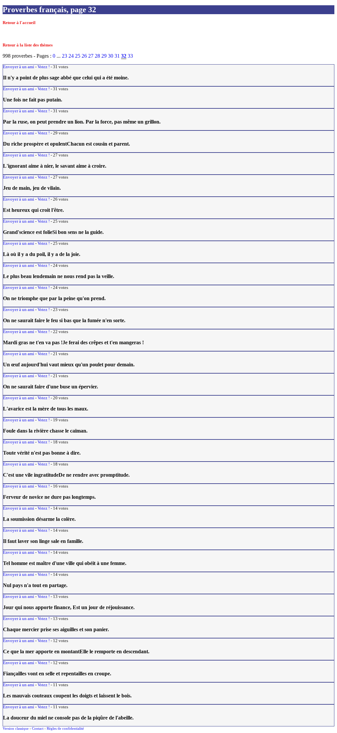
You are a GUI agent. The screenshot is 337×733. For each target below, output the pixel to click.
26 (84, 56)
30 (110, 56)
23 (64, 56)
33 (130, 56)
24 (71, 56)
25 (77, 56)
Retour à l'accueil (19, 22)
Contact (37, 728)
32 (123, 56)
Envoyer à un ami (18, 67)
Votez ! (44, 67)
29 (104, 56)
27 (90, 56)
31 (117, 56)
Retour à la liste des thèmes (28, 45)
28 (97, 56)
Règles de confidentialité (65, 728)
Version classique (16, 728)
